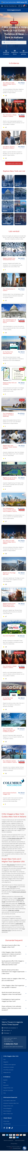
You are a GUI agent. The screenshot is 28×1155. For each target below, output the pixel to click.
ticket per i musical (13, 910)
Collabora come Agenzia (9, 1064)
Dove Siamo (7, 1030)
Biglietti (5, 1080)
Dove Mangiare (7, 1111)
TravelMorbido (7, 1123)
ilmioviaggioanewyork (14, 10)
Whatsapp (6, 1033)
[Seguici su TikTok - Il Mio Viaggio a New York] (12, 1128)
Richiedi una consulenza (10, 1028)
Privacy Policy (14, 1143)
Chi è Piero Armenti (8, 1069)
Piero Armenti (11, 864)
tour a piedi (13, 886)
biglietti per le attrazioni (19, 892)
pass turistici (21, 898)
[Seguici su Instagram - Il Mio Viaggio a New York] (7, 1128)
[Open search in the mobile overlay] (14, 42)
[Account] (26, 6)
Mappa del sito (7, 1072)
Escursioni (6, 1085)
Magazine (5, 1062)
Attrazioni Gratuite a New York (11, 1103)
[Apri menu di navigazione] (2, 6)
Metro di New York (8, 1113)
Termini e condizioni (8, 1140)
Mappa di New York (8, 1087)
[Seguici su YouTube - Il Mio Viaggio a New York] (9, 1128)
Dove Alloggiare (7, 1108)
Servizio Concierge (8, 1090)
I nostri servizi (19, 923)
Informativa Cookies (19, 1140)
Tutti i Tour (6, 6)
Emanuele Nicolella (17, 1148)
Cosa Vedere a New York (9, 1100)
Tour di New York (13, 6)
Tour (4, 1059)
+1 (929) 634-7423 (11, 1044)
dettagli (23, 2)
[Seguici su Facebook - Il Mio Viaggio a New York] (4, 1128)
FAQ (4, 1093)
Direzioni (14, 22)
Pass (4, 1082)
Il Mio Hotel (6, 1121)
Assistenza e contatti (8, 1067)
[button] (24, 1148)
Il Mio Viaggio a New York (15, 838)
